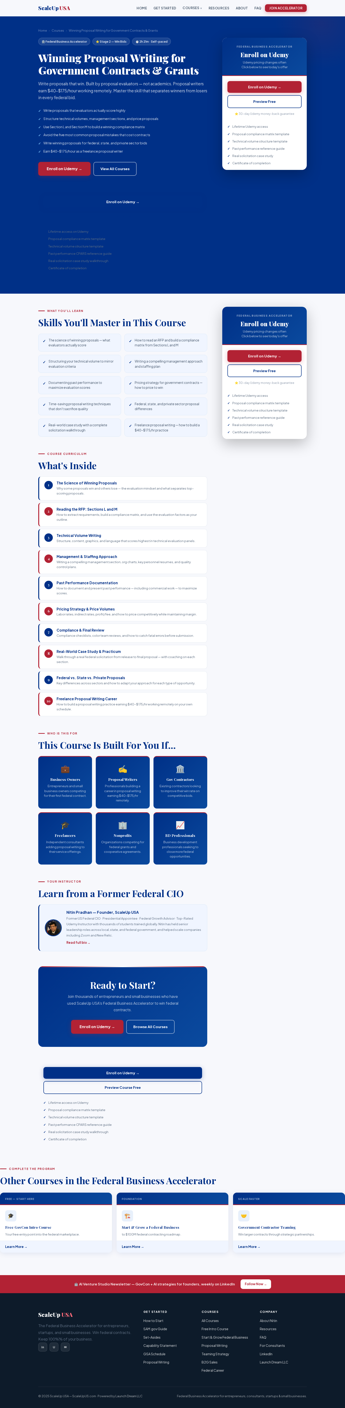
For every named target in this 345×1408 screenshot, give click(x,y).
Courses (191, 8)
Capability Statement (160, 1345)
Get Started (164, 8)
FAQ (257, 8)
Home (142, 8)
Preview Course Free (123, 216)
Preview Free (264, 101)
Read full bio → (78, 942)
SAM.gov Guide (155, 1329)
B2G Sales (210, 1362)
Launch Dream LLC (274, 1362)
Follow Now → (256, 1284)
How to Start (153, 1320)
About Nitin (268, 1320)
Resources (219, 8)
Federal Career (213, 1370)
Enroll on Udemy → (64, 168)
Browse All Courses (150, 1026)
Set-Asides (152, 1337)
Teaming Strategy (215, 1354)
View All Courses (115, 168)
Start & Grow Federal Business (225, 1337)
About (242, 8)
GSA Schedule (154, 1354)
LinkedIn (266, 1354)
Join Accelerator (286, 8)
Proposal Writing (156, 1362)
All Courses (210, 1320)
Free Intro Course (215, 1329)
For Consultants (272, 1345)
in (42, 1347)
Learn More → (16, 1247)
